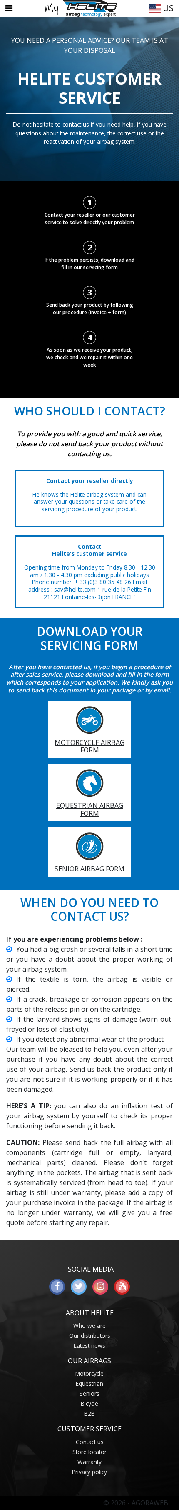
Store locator (89, 1452)
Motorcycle (89, 1374)
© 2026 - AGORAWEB (135, 1503)
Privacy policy (89, 1472)
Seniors (89, 1394)
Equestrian (89, 1384)
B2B (89, 1414)
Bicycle (89, 1404)
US (167, 8)
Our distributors (89, 1336)
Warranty (89, 1462)
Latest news (89, 1346)
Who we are (89, 1326)
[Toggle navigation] (9, 8)
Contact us (90, 1442)
